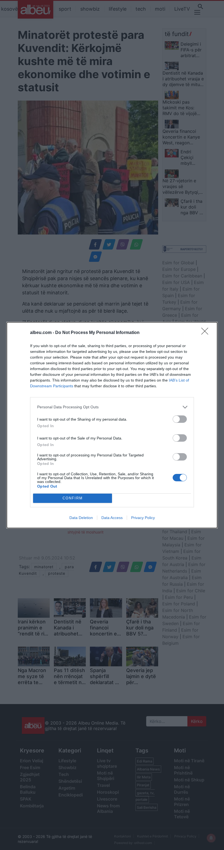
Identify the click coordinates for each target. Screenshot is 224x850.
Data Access (112, 517)
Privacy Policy (143, 517)
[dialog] (112, 425)
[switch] (180, 419)
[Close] (206, 333)
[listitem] (112, 407)
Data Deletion (81, 517)
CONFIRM (73, 498)
